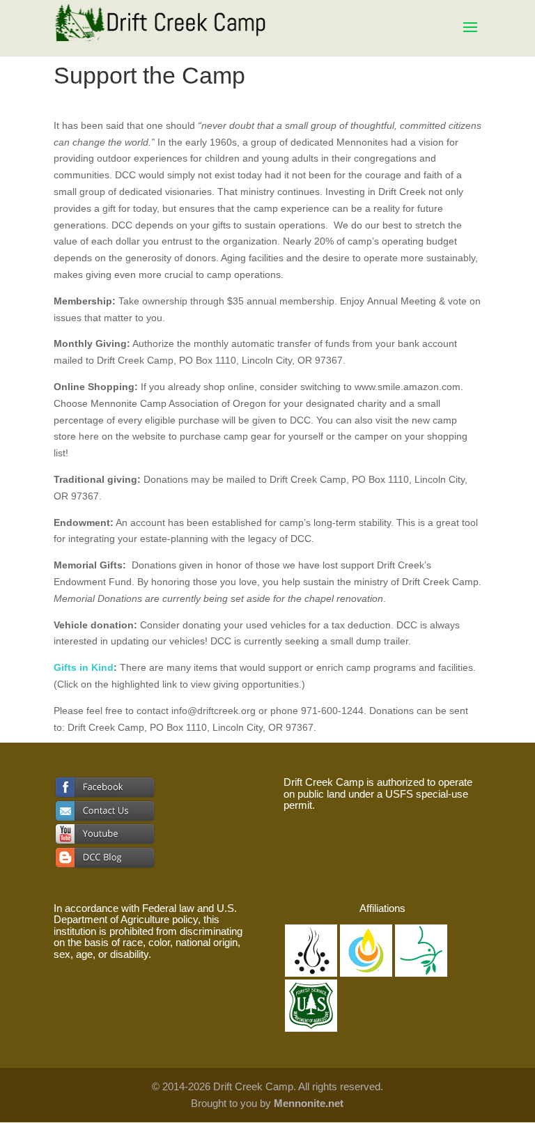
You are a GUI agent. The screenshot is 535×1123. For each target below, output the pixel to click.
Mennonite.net (308, 1103)
